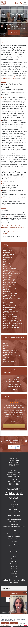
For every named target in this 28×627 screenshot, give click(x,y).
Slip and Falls (8, 309)
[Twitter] (13, 493)
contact (7, 216)
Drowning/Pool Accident (11, 272)
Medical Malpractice (10, 290)
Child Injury (7, 266)
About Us (7, 343)
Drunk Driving (8, 275)
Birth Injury (7, 256)
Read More (22, 416)
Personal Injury (8, 297)
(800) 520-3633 (14, 482)
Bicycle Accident (9, 254)
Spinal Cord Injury (9, 313)
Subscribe (14, 594)
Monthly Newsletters (10, 361)
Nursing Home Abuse (10, 295)
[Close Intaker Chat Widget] (26, 592)
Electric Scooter (8, 277)
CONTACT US (14, 32)
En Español (7, 345)
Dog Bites (7, 270)
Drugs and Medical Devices (12, 273)
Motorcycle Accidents (10, 293)
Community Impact (9, 348)
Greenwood (14, 559)
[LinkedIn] (10, 493)
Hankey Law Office (9, 281)
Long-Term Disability (10, 352)
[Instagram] (21, 493)
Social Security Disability (11, 311)
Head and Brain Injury (10, 282)
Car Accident (8, 265)
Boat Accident (8, 257)
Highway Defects (9, 284)
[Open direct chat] (24, 592)
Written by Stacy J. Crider (11, 327)
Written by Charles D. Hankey (12, 320)
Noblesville (14, 566)
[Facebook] (6, 493)
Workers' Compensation (11, 316)
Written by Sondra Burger (11, 325)
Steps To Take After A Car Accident (12, 226)
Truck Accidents (8, 314)
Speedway (14, 571)
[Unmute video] (18, 607)
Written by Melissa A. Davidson (13, 323)
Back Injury (7, 252)
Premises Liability (9, 302)
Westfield (14, 576)
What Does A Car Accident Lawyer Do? (13, 227)
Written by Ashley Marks (11, 318)
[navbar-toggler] (25, 3)
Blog (5, 359)
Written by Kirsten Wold (11, 322)
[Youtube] (17, 493)
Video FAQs (7, 347)
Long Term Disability (10, 288)
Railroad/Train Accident (10, 306)
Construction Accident (10, 268)
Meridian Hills (14, 564)
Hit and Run (7, 286)
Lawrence (14, 561)
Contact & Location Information (10, 371)
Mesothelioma (8, 291)
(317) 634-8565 (16, 384)
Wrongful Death (8, 329)
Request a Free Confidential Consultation (14, 441)
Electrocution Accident (10, 279)
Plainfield (14, 568)
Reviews (6, 397)
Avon (14, 549)
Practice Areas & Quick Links (14, 338)
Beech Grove (14, 551)
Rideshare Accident (9, 307)
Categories (7, 245)
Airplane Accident (9, 250)
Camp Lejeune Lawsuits (11, 263)
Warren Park (14, 573)
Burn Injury (7, 259)
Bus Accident (8, 261)
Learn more (14, 426)
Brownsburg (14, 554)
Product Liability (9, 304)
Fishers (14, 556)
